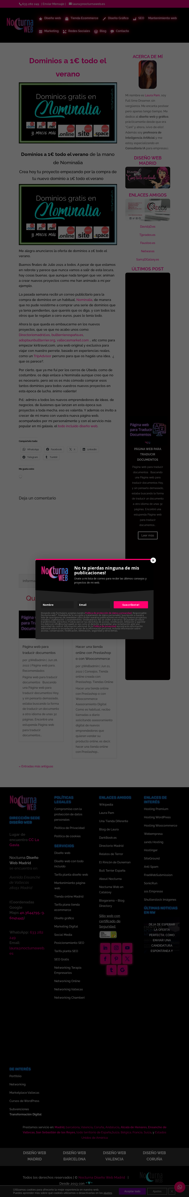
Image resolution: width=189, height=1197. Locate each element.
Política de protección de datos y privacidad (108, 613)
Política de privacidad (104, 626)
